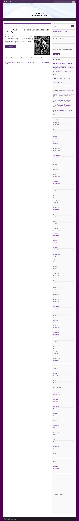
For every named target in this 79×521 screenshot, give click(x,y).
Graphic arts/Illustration (58, 387)
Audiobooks (55, 370)
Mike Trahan (19, 62)
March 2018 (55, 226)
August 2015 (55, 280)
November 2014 (56, 301)
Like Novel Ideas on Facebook (60, 31)
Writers (54, 453)
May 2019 (55, 193)
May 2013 (55, 344)
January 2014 (56, 325)
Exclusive (55, 378)
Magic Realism (56, 406)
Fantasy (54, 380)
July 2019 (55, 188)
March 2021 (55, 141)
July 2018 (55, 216)
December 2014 (56, 299)
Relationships (56, 425)
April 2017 (55, 242)
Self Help (55, 434)
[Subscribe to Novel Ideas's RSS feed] (10, 1)
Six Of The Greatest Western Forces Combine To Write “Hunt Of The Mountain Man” (63, 67)
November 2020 (56, 150)
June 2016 (55, 266)
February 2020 (56, 171)
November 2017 (56, 230)
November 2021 (56, 122)
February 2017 (56, 247)
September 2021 (56, 127)
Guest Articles (56, 392)
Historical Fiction (56, 394)
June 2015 (55, 285)
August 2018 (55, 214)
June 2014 (55, 313)
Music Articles (56, 411)
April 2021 (55, 138)
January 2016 (56, 273)
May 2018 (55, 221)
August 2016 (55, 261)
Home (5, 19)
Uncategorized (56, 446)
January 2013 (56, 353)
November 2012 (56, 358)
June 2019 (55, 190)
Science (54, 429)
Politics (54, 418)
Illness (54, 396)
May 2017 (55, 240)
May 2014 (55, 315)
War (54, 448)
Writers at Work (56, 455)
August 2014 (55, 308)
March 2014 (55, 320)
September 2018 (56, 211)
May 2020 (55, 164)
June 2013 (55, 341)
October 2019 (56, 181)
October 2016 (56, 256)
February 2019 (56, 200)
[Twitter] (6, 1)
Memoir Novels (10, 62)
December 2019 (56, 176)
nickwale (7, 33)
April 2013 (55, 346)
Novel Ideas (39, 13)
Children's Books (56, 375)
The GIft (24, 62)
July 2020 (55, 160)
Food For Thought (56, 382)
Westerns (55, 451)
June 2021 (55, 134)
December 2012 (56, 355)
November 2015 (56, 275)
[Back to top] (76, 518)
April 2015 (55, 289)
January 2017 (56, 249)
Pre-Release (55, 420)
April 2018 (55, 223)
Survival (54, 441)
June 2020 (55, 162)
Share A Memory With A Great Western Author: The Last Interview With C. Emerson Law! (63, 73)
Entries (55, 466)
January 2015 (56, 296)
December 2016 (56, 252)
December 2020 (56, 148)
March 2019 (55, 197)
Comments (56, 468)
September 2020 (56, 155)
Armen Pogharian (56, 104)
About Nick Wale (34, 19)
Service (54, 436)
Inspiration (55, 399)
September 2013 (56, 334)
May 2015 (55, 287)
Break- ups (55, 373)
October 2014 (56, 303)
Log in (54, 463)
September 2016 (56, 259)
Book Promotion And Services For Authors (18, 19)
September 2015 (56, 278)
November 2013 (56, 329)
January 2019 (56, 202)
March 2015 (55, 292)
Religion (54, 427)
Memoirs (15, 33)
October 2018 (56, 209)
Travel (54, 444)
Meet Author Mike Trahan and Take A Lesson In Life (29, 31)
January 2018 (56, 228)
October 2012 (56, 360)
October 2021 (56, 124)
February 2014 (56, 322)
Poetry (54, 415)
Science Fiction (56, 432)
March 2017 (55, 244)
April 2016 (55, 270)
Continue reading (10, 46)
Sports (54, 439)
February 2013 (56, 351)
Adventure (55, 368)
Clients (41, 19)
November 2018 (56, 207)
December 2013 (56, 327)
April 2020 (55, 167)
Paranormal (55, 413)
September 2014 (56, 306)
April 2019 (55, 195)
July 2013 (55, 339)
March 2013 (55, 348)
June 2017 (55, 237)
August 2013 (55, 336)
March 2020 (55, 169)
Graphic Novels (56, 389)
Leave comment (47, 62)
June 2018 (55, 219)
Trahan (6, 63)
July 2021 (55, 131)
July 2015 (55, 282)
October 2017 (56, 233)
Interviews (12, 33)
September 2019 (56, 183)
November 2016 (56, 254)
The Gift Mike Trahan (30, 62)
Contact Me (47, 19)
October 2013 (56, 332)
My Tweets (55, 40)
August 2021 (55, 129)
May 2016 (55, 268)
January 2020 (56, 174)
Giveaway (55, 385)
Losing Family (55, 403)
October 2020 (56, 152)
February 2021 (56, 143)
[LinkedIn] (8, 1)
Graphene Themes (13, 519)
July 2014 (55, 311)
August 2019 (55, 185)
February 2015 (56, 294)
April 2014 (55, 318)
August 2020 (55, 157)
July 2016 (55, 263)
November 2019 (56, 178)
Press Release (56, 422)
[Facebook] (4, 1)
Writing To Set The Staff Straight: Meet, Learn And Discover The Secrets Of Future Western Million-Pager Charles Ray (63, 100)
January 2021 (56, 145)
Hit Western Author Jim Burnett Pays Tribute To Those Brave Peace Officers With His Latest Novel (63, 95)
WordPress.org (56, 470)
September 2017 (56, 235)
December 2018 (56, 204)
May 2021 (55, 136)
